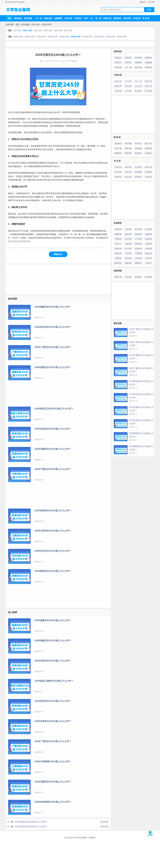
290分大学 (18, 36)
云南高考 (148, 248)
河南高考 (128, 244)
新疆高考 (128, 263)
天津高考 (148, 258)
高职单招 (148, 277)
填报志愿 (76, 126)
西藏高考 (138, 263)
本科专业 (118, 167)
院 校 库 (136, 18)
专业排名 (148, 177)
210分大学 (110, 36)
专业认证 (128, 177)
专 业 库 (145, 18)
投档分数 (48, 18)
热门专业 (118, 172)
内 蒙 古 (148, 263)
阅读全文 (58, 254)
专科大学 (128, 86)
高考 (18, 119)
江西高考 (118, 239)
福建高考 (118, 234)
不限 (10, 30)
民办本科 (138, 91)
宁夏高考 (118, 258)
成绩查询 (138, 62)
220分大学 (99, 36)
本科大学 (118, 86)
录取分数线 (39, 163)
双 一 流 (138, 81)
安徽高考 (148, 234)
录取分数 (128, 148)
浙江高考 (138, 229)
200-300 (35, 24)
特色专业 (138, 177)
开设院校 (138, 172)
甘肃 (39, 112)
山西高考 (148, 244)
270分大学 (41, 36)
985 (86, 18)
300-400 (38, 30)
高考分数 (28, 18)
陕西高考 (138, 244)
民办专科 (148, 91)
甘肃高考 (118, 248)
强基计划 (118, 277)
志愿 (18, 132)
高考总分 (118, 62)
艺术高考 (128, 277)
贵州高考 (138, 248)
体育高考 (138, 277)
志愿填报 (58, 18)
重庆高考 (118, 263)
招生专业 (138, 143)
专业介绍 (128, 172)
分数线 (73, 180)
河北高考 (128, 239)
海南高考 (148, 253)
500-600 (58, 30)
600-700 (68, 30)
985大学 (118, 81)
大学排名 (78, 18)
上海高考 (138, 258)
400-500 (48, 30)
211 (91, 18)
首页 (9, 18)
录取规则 (138, 148)
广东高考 (128, 253)
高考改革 (118, 58)
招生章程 (128, 143)
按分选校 (26, 24)
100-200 (17, 30)
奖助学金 (128, 153)
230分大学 (87, 36)
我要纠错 (143, 2)
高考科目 (148, 58)
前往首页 (105, 826)
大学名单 (68, 18)
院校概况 (118, 143)
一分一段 (38, 18)
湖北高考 (128, 234)
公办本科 (118, 91)
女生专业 (138, 167)
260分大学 (52, 36)
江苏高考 (128, 229)
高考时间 (138, 58)
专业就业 (148, 172)
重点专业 (148, 143)
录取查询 (148, 67)
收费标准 (118, 153)
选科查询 (117, 18)
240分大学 (46, 24)
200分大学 (121, 36)
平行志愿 (24, 231)
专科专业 (128, 167)
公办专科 (128, 91)
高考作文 (128, 62)
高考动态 (18, 18)
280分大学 (29, 36)
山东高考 (148, 229)
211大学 (128, 81)
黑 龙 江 (118, 244)
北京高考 (128, 258)
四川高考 (128, 248)
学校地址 (148, 153)
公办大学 (138, 86)
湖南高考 (138, 234)
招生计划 (118, 148)
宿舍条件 (138, 153)
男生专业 (148, 167)
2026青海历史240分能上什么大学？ (31, 821)
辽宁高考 (138, 239)
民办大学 (148, 86)
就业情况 (148, 148)
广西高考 (138, 253)
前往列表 (105, 821)
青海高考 (118, 253)
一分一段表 (80, 146)
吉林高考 (148, 239)
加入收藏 (151, 2)
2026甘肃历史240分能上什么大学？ (31, 826)
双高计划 (107, 18)
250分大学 (64, 36)
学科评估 (127, 18)
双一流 (98, 18)
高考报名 (128, 58)
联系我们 (92, 837)
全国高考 (118, 229)
